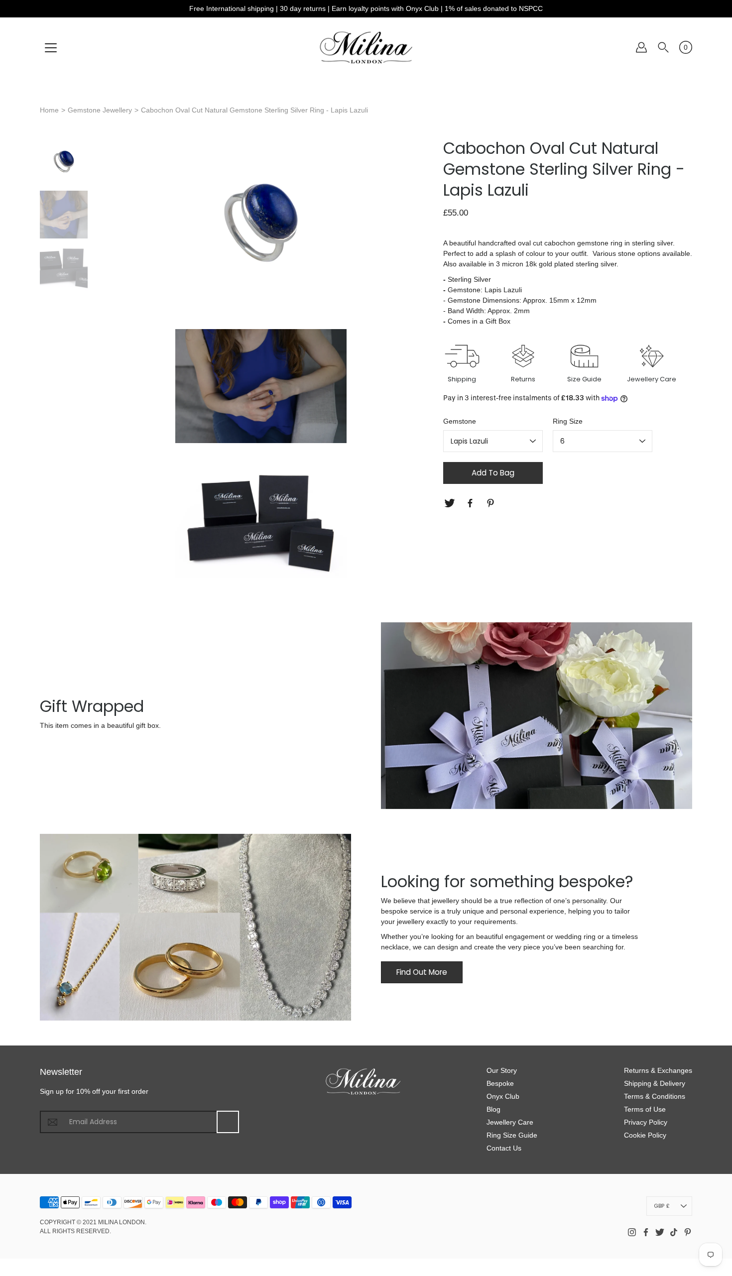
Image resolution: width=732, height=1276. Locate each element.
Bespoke (500, 1083)
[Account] (641, 47)
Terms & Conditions (654, 1096)
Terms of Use (645, 1109)
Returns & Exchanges (658, 1070)
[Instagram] (631, 1232)
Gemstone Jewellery (100, 110)
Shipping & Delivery (654, 1083)
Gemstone (459, 421)
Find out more (421, 972)
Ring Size (568, 421)
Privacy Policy (645, 1122)
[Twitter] (451, 503)
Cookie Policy (645, 1135)
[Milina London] (366, 47)
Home (49, 110)
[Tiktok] (673, 1232)
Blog (493, 1109)
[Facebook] (471, 503)
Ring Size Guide (512, 1135)
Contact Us (504, 1148)
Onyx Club (503, 1096)
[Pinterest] (491, 503)
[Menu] (51, 47)
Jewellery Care (510, 1122)
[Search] (663, 47)
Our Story (502, 1070)
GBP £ (662, 1206)
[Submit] (228, 1122)
